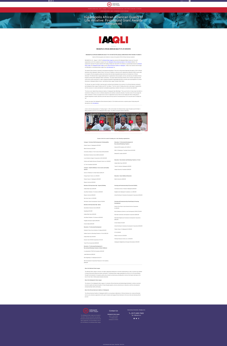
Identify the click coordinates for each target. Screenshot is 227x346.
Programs (104, 8)
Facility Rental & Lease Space (130, 8)
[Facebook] (49, 1)
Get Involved (138, 8)
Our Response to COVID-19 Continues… (121, 11)
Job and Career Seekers (105, 11)
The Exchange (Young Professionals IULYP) (115, 8)
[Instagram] (53, 1)
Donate (111, 11)
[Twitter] (51, 1)
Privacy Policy (117, 344)
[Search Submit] (189, 1)
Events (100, 8)
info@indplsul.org (137, 315)
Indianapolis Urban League (93, 8)
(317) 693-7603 (137, 313)
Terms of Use (122, 344)
